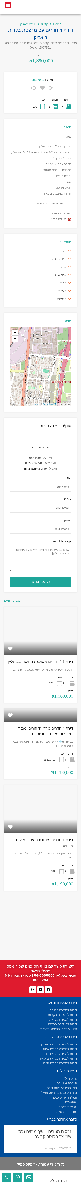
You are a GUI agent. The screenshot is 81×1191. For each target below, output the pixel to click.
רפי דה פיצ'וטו (58, 1180)
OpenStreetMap (50, 404)
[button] (8, 5)
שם (69, 478)
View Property (40, 645)
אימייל (67, 499)
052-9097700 (37, 457)
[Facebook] (48, 989)
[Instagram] (32, 989)
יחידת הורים (59, 258)
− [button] (15, 338)
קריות (44, 24)
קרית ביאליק (27, 24)
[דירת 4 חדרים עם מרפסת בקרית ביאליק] (41, 361)
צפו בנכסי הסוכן (40, 447)
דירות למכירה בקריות (61, 1037)
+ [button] (15, 332)
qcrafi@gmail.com (36, 468)
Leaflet (36, 404)
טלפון (67, 520)
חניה (63, 250)
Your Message (61, 541)
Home (57, 24)
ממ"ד (63, 283)
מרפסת (61, 299)
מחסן (63, 266)
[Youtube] (40, 989)
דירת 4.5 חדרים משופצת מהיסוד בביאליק (40, 662)
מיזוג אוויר (60, 274)
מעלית (62, 291)
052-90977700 (34, 463)
